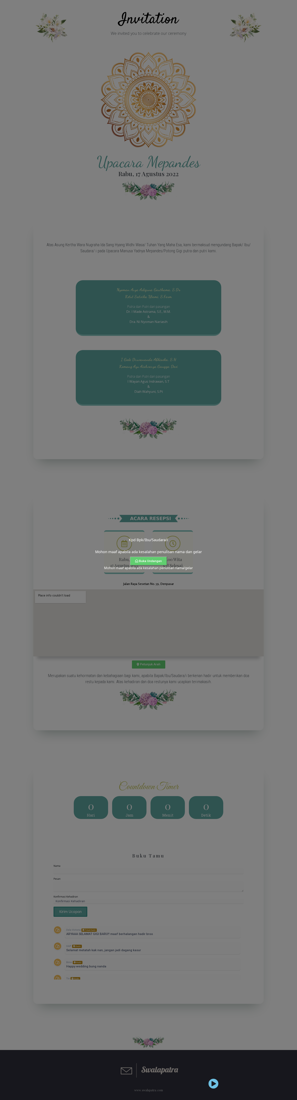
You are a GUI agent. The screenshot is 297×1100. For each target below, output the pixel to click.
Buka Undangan (150, 561)
